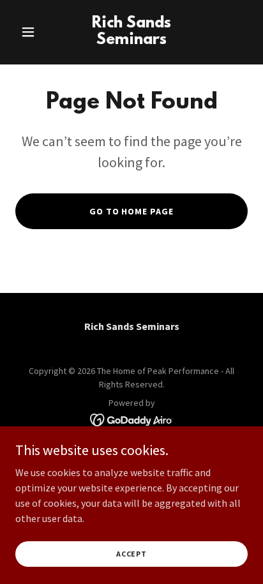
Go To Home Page (131, 211)
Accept (131, 553)
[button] (32, 32)
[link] (132, 40)
